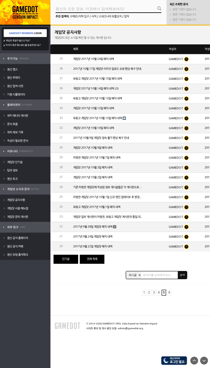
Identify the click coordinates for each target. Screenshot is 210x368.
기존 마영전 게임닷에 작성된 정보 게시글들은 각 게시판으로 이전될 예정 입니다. (108, 187)
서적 (93, 16)
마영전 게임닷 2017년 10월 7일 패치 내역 (96, 157)
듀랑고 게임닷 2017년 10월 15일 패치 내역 (97, 78)
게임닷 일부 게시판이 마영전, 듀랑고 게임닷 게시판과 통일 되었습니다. (108, 217)
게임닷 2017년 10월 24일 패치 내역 (93, 59)
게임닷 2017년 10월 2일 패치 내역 (92, 177)
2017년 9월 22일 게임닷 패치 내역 (92, 246)
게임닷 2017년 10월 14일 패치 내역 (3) (96, 88)
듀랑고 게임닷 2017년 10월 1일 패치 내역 (96, 207)
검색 (182, 274)
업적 (126, 16)
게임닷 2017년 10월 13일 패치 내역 (93, 108)
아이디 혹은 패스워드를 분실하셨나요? (23, 45)
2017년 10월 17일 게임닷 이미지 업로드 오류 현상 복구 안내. (107, 69)
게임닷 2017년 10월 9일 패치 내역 (92, 147)
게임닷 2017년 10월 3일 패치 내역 (92, 167)
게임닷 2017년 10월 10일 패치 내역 (93, 128)
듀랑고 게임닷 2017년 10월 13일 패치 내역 (97, 98)
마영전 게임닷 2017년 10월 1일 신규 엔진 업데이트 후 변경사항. (108, 197)
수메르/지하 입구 (79, 16)
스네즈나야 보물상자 (110, 16)
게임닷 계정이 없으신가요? (18, 40)
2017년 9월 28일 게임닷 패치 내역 (92, 226)
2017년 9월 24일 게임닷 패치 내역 (92, 236)
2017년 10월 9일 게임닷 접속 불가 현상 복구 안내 (101, 138)
